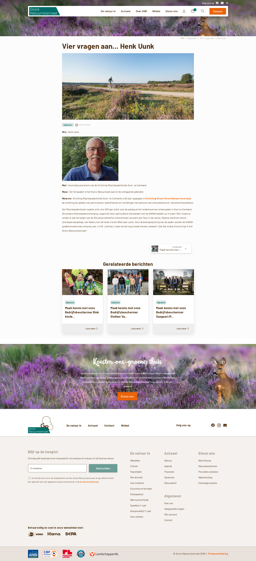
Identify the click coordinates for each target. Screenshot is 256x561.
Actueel (93, 425)
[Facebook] (217, 3)
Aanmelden (103, 468)
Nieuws (168, 460)
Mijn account (170, 514)
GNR (182, 38)
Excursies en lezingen (141, 488)
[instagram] (227, 3)
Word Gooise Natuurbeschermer (207, 463)
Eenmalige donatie (207, 483)
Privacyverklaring (218, 553)
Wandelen (135, 460)
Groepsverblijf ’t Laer (140, 511)
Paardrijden (136, 471)
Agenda (168, 466)
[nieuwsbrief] (222, 3)
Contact (109, 425)
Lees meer (90, 328)
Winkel (125, 425)
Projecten (169, 471)
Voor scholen (136, 516)
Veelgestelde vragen (174, 508)
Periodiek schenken (208, 471)
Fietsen (134, 466)
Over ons (168, 503)
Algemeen (192, 38)
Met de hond (136, 477)
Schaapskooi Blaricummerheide (139, 497)
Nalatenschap (205, 477)
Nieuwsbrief (170, 483)
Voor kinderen (137, 483)
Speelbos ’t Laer (138, 505)
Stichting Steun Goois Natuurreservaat (168, 198)
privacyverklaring (89, 481)
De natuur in (74, 425)
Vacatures (169, 477)
